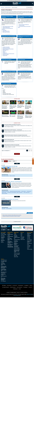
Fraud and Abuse (20, 285)
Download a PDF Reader (29, 294)
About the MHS (3, 232)
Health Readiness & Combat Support (16, 246)
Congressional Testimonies (29, 236)
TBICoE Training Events (27, 192)
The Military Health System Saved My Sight (9, 166)
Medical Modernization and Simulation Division (10, 247)
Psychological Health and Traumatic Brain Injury (8, 53)
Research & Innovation (17, 254)
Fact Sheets (28, 237)
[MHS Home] (6, 228)
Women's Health (16, 256)
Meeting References (29, 243)
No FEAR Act (14, 285)
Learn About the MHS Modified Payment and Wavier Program (3, 267)
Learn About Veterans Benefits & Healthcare (3, 269)
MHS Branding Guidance (2, 241)
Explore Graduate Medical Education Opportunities (3, 279)
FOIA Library (28, 238)
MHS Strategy (2, 235)
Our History (2, 239)
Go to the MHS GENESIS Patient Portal (3, 264)
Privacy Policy (8, 285)
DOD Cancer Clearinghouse (15, 236)
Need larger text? (30, 7)
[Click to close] (33, 158)
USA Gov (30, 287)
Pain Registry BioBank (21, 25)
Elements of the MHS (3, 234)
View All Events (17, 153)
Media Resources (23, 239)
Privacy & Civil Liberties (17, 253)
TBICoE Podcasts (23, 191)
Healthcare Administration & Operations (16, 243)
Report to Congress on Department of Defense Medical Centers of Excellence (12, 215)
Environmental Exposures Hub (16, 241)
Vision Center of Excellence (6, 83)
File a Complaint (3, 281)
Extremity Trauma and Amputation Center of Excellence (25, 37)
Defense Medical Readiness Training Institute (10, 239)
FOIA (30, 285)
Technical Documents (29, 249)
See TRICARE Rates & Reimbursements (4, 272)
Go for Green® (4, 30)
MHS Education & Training (10, 233)
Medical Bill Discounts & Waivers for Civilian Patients (16, 251)
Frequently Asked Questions (29, 241)
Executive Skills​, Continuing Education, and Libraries (10, 242)
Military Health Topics (16, 233)
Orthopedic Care (5, 52)
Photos (21, 234)
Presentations (28, 245)
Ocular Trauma (4, 50)
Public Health (3, 208)
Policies (28, 244)
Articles (21, 233)
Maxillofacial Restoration (5, 49)
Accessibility (25, 285)
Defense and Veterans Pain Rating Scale (24, 24)
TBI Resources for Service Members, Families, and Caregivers (15, 192)
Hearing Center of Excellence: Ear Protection (9, 199)
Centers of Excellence (12, 175)
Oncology (4, 51)
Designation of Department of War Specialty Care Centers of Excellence (11, 216)
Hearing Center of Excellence (6, 59)
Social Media (22, 238)
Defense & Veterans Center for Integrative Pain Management (25, 17)
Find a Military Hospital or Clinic (4, 262)
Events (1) (9, 161)
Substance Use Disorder (5, 54)
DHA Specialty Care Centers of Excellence (9, 36)
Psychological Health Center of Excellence (9, 71)
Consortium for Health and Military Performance (7, 17)
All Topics (15, 234)
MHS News (22, 232)
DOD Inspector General (5, 287)
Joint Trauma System (21, 59)
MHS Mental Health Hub (17, 239)
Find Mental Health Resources (3, 274)
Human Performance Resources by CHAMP (8, 26)
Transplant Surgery (5, 55)
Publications (28, 246)
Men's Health (15, 255)
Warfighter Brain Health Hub (5, 191)
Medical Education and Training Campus (10, 244)
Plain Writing (24, 287)
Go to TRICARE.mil (3, 260)
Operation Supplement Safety (6, 27)
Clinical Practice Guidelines (29, 234)
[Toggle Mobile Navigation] (1, 3)
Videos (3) (6, 161)
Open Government (19, 287)
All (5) (2, 161)
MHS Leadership (3, 233)
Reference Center (30, 232)
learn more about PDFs (17, 295)
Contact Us (2, 242)
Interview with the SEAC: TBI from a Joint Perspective (11, 181)
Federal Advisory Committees (3, 237)
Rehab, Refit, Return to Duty (6, 31)
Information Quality (12, 287)
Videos (21, 235)
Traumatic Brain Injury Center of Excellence (25, 71)
